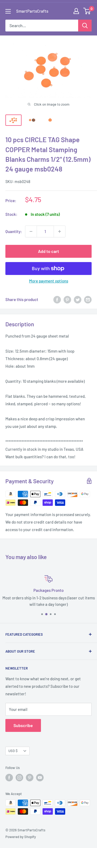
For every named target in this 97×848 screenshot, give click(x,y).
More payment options (48, 280)
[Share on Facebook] (57, 299)
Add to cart (48, 251)
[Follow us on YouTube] (40, 777)
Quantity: (13, 231)
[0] (87, 11)
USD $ (13, 751)
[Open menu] (8, 11)
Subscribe (23, 725)
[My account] (76, 11)
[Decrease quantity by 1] (31, 231)
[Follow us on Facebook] (9, 777)
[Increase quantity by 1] (59, 231)
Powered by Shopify (20, 837)
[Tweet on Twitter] (77, 299)
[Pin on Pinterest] (67, 299)
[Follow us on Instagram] (19, 777)
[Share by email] (88, 299)
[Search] (85, 25)
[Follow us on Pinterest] (29, 777)
